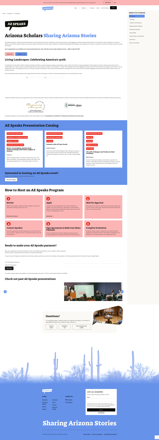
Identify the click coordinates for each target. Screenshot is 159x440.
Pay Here (9, 268)
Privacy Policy (87, 434)
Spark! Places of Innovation (137, 36)
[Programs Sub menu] (88, 8)
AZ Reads (132, 19)
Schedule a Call (21, 54)
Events (97, 8)
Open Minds (133, 33)
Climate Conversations (136, 23)
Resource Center (54, 408)
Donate (113, 7)
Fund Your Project (105, 8)
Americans (132, 39)
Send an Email (51, 326)
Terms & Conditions (97, 434)
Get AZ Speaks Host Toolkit (81, 326)
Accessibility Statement (110, 434)
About (75, 8)
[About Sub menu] (79, 8)
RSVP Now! (108, 2)
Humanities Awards (135, 29)
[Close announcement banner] (115, 2)
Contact (54, 405)
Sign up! (101, 410)
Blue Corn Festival (134, 43)
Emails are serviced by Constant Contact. (104, 406)
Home (4, 13)
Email (88, 397)
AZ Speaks (132, 16)
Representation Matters (136, 26)
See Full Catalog (11, 179)
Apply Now (10, 54)
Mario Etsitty (89, 157)
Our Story (54, 400)
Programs (84, 8)
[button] (5, 291)
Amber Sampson (50, 148)
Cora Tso (9, 155)
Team (53, 402)
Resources (92, 8)
